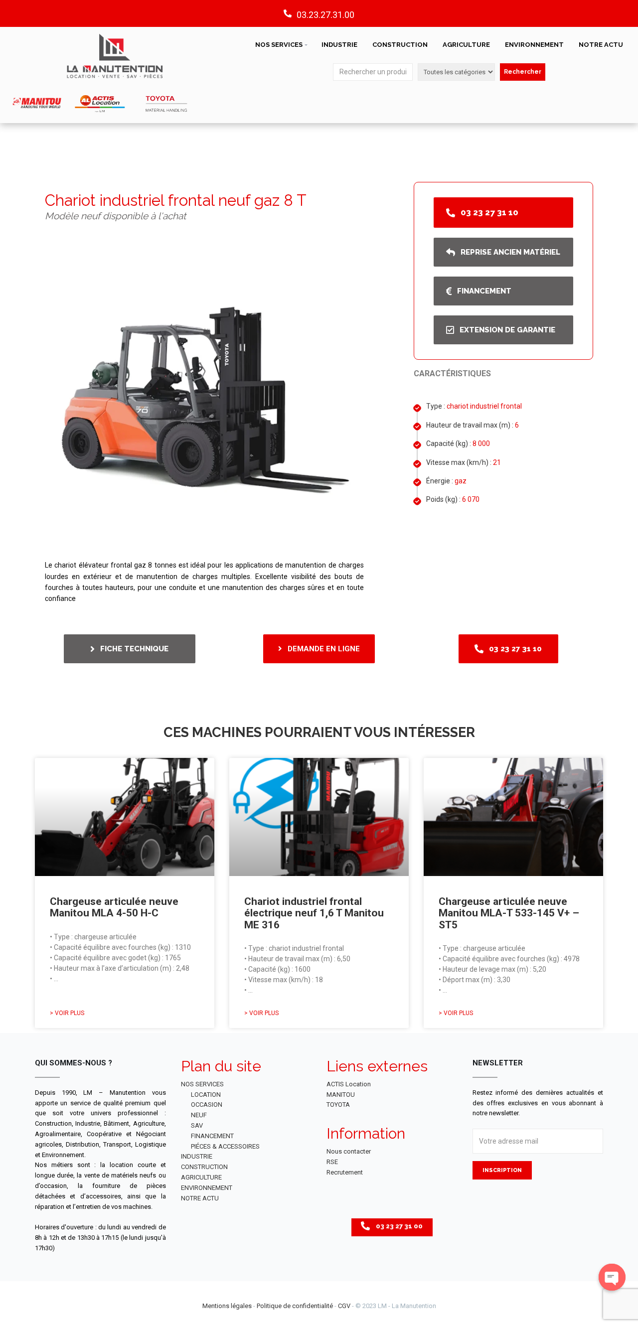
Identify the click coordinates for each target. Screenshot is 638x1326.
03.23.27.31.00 (325, 14)
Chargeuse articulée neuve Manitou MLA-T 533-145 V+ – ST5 (509, 912)
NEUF (199, 1115)
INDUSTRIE (339, 44)
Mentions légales (227, 1306)
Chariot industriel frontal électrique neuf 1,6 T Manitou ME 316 (314, 912)
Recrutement (344, 1172)
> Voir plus (67, 1013)
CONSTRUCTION (400, 44)
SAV (197, 1125)
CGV (344, 1306)
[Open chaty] (612, 1277)
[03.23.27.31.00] (288, 13)
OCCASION (206, 1104)
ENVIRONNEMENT (534, 44)
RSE (332, 1162)
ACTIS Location (348, 1084)
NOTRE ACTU (601, 44)
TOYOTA (338, 1104)
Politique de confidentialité (295, 1306)
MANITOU (340, 1094)
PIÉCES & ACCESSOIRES (225, 1146)
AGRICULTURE (466, 44)
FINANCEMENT (212, 1136)
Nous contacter (348, 1151)
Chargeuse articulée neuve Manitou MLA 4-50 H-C (114, 907)
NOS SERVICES (279, 44)
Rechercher (522, 71)
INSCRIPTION (502, 1170)
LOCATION (206, 1094)
